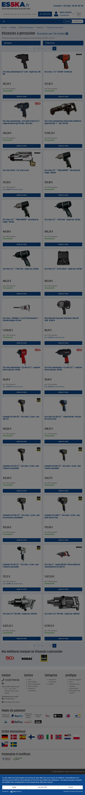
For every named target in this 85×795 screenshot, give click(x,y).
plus (71, 787)
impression (66, 791)
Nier (14, 787)
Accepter (42, 787)
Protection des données (76, 791)
